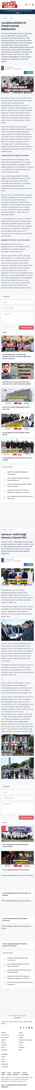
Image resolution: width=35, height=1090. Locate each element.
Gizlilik (3, 1074)
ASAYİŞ (3, 1047)
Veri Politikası (25, 1074)
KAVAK (11, 18)
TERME (3, 1057)
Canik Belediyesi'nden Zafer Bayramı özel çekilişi (18, 12)
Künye (9, 1073)
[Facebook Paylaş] (25, 72)
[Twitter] (21, 1027)
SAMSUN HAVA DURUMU (25, 1040)
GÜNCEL (3, 1042)
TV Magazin (4, 1067)
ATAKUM (21, 1042)
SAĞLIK (21, 1032)
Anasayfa (4, 18)
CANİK (20, 1045)
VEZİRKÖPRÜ (4, 1064)
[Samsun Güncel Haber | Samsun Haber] (9, 4)
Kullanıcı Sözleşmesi (13, 1074)
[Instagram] (26, 1027)
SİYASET (3, 1040)
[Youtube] (29, 1027)
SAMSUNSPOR (5, 1035)
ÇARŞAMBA (4, 1054)
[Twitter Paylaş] (28, 72)
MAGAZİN (21, 1035)
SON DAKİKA (4, 1037)
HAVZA (11, 530)
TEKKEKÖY (21, 1047)
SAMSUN (3, 1032)
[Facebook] (23, 1027)
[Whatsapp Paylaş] (31, 72)
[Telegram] (32, 1027)
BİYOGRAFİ (4, 1050)
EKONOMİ (4, 1045)
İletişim (3, 1073)
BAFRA (20, 1050)
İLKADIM (21, 1037)
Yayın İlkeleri (16, 1073)
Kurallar (24, 1073)
